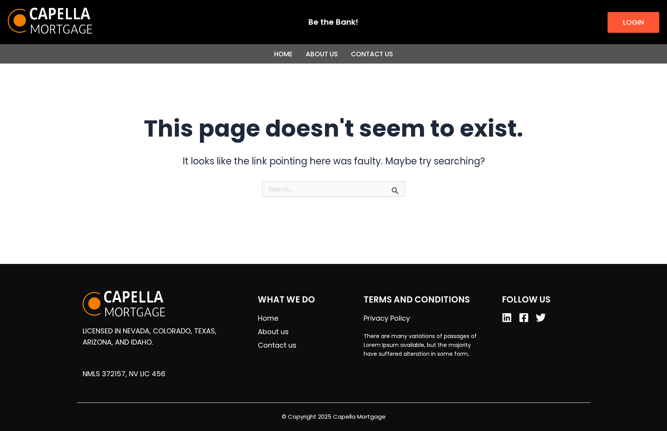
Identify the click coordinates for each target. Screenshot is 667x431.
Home (283, 54)
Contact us (372, 54)
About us (322, 54)
